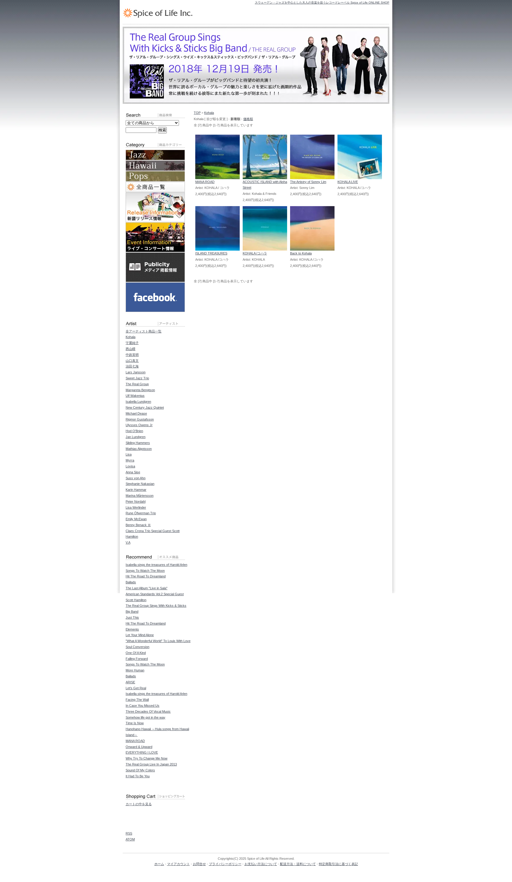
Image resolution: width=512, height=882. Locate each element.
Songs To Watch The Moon (145, 570)
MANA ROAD (205, 182)
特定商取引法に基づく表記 (338, 864)
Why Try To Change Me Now (146, 758)
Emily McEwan (136, 519)
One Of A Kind (136, 653)
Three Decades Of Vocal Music (148, 711)
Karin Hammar (136, 489)
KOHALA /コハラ (255, 253)
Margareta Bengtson (140, 390)
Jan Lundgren (135, 437)
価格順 (248, 119)
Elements (132, 629)
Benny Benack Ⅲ (138, 525)
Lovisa (130, 466)
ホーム (159, 864)
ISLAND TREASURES (211, 253)
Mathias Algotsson (139, 448)
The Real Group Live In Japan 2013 (151, 764)
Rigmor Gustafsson (140, 419)
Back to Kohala (301, 253)
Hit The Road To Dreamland (146, 576)
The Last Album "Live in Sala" (146, 588)
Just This (132, 617)
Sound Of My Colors (140, 770)
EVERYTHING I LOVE (142, 752)
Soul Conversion (137, 647)
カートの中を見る (139, 804)
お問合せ (199, 864)
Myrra (130, 460)
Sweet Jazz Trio (137, 378)
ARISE (130, 682)
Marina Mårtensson (139, 495)
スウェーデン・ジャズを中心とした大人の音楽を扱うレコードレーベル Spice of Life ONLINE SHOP (322, 2)
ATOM (130, 839)
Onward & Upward (139, 747)
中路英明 (132, 354)
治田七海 (132, 366)
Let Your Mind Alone (140, 635)
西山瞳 (130, 349)
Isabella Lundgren (138, 401)
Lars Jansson (135, 372)
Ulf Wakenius (135, 395)
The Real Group (137, 384)
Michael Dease (136, 413)
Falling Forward (137, 658)
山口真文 (132, 360)
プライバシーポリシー (225, 864)
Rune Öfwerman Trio (141, 513)
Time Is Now (135, 723)
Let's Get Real (136, 688)
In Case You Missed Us (142, 705)
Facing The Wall (137, 699)
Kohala (209, 112)
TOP (197, 112)
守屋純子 (132, 343)
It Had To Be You (138, 776)
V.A (128, 542)
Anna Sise (133, 472)
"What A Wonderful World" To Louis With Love (158, 641)
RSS (129, 833)
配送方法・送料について (298, 864)
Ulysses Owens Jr (139, 425)
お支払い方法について (260, 864)
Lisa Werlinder (136, 507)
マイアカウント (178, 864)
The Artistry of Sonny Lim (308, 182)
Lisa (129, 454)
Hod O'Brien (134, 431)
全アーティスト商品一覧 (143, 331)
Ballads (131, 582)
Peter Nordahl (135, 501)
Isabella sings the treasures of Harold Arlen (156, 564)
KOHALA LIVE (347, 182)
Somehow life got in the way (145, 717)
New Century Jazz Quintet (145, 407)
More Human (135, 670)
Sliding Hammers (138, 443)
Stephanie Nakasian (140, 483)
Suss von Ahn (135, 478)
